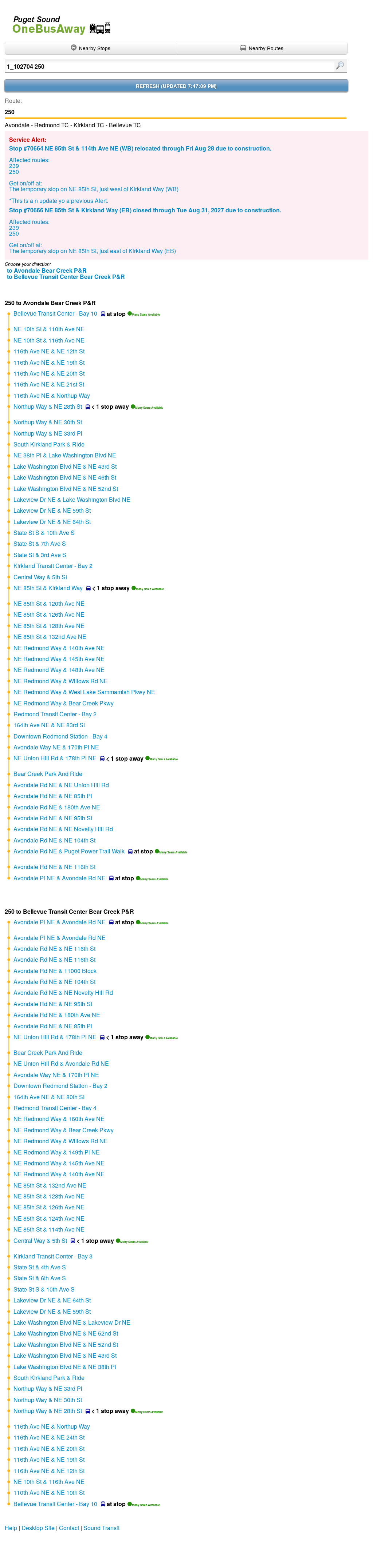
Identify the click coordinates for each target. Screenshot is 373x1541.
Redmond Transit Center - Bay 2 (55, 714)
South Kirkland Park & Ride (49, 444)
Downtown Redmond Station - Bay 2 (60, 1085)
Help (11, 1528)
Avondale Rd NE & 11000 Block (55, 970)
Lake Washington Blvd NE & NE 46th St (64, 477)
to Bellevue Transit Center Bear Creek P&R (66, 276)
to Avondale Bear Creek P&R (47, 270)
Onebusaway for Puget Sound (58, 22)
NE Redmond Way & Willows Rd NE (60, 681)
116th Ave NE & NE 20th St (49, 373)
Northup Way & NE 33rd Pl (47, 433)
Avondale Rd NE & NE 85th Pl (52, 796)
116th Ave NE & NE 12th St (49, 351)
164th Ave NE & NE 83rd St (49, 725)
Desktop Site (38, 1528)
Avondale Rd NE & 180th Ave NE (56, 807)
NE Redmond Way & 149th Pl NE (56, 1152)
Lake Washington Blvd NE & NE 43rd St (65, 466)
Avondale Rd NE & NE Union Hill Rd (61, 785)
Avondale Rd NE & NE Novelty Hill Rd (63, 829)
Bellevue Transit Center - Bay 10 (55, 313)
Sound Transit (101, 1528)
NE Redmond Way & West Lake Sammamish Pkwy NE (84, 692)
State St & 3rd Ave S (39, 555)
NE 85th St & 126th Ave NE (49, 614)
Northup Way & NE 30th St (47, 422)
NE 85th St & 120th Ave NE (49, 603)
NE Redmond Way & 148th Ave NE (59, 669)
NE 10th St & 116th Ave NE (49, 340)
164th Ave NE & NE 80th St (49, 1097)
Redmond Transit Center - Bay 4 (55, 1108)
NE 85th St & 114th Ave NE (49, 1229)
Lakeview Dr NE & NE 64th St (52, 521)
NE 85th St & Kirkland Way (48, 588)
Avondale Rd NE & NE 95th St (52, 818)
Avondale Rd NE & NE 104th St (54, 840)
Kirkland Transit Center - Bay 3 (53, 1256)
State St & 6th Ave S (39, 1278)
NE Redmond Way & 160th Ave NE (59, 1118)
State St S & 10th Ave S (44, 532)
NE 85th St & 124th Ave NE (49, 1218)
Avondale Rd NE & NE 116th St (54, 866)
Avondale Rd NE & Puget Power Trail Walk (69, 851)
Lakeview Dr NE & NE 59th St (52, 510)
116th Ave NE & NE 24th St (49, 1437)
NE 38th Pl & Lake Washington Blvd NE (64, 455)
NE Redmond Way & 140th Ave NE (59, 648)
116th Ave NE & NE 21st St (48, 384)
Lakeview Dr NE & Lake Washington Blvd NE (71, 499)
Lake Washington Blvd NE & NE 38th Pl (64, 1366)
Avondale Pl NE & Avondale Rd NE (59, 878)
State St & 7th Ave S (39, 543)
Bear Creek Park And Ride (47, 773)
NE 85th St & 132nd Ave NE (49, 636)
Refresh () (176, 86)
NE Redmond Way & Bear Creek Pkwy (63, 703)
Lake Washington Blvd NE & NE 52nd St (65, 488)
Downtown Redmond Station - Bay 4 (60, 736)
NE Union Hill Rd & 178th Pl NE (55, 758)
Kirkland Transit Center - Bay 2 (53, 565)
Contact (69, 1528)
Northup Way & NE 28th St (47, 406)
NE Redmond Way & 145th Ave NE (59, 659)
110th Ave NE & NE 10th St (49, 1492)
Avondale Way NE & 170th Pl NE (56, 747)
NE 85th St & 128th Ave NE (49, 625)
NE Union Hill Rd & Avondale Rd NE (61, 1063)
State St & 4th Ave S (39, 1267)
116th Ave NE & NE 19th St (49, 362)
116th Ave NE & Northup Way (51, 395)
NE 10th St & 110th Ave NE (49, 329)
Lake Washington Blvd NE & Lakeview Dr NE (71, 1322)
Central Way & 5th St (40, 577)
